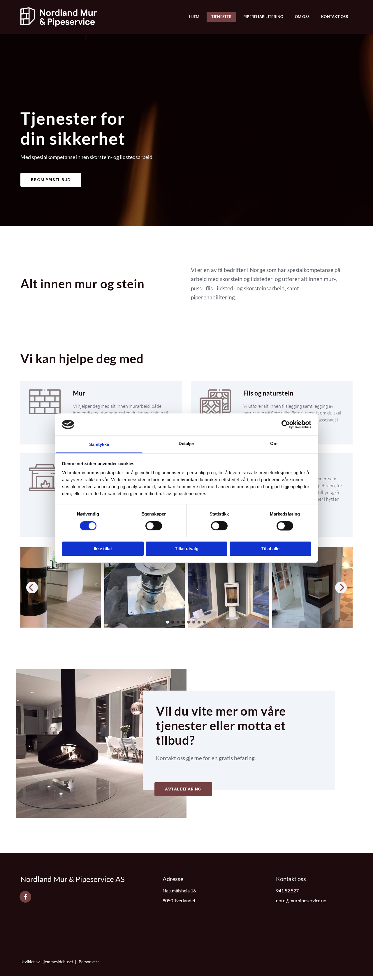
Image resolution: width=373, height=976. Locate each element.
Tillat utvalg (186, 548)
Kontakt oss (334, 16)
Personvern (89, 961)
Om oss (302, 16)
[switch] (153, 525)
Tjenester (221, 16)
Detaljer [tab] (187, 443)
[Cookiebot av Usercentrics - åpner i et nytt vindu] (285, 424)
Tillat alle (270, 548)
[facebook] (25, 897)
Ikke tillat (103, 548)
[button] (50, 180)
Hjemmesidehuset (57, 961)
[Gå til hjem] (58, 17)
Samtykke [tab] (99, 444)
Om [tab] (273, 443)
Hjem (194, 16)
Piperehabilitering (263, 16)
